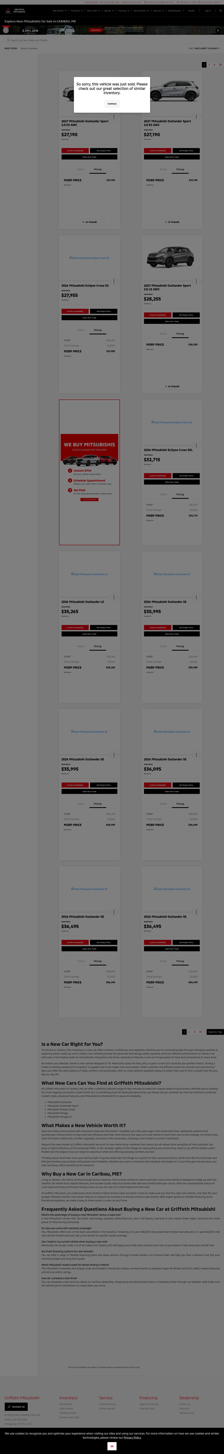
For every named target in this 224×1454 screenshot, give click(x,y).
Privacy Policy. (132, 1437)
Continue (112, 103)
